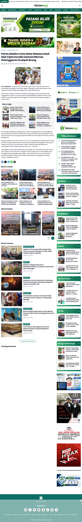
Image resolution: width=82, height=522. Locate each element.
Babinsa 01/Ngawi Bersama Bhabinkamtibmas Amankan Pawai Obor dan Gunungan (38, 266)
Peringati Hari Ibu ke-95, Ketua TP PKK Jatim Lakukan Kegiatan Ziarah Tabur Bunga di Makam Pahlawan (72, 324)
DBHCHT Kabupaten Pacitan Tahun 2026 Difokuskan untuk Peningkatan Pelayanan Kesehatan (72, 349)
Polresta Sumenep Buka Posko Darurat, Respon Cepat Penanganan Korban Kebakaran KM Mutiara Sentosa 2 (72, 202)
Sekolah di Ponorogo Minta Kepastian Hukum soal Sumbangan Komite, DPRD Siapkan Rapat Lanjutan (37, 251)
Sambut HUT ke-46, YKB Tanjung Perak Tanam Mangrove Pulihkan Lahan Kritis (72, 267)
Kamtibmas (37, 10)
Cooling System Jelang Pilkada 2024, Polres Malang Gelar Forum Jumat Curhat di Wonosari (72, 299)
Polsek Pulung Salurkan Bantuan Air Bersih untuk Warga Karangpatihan (72, 252)
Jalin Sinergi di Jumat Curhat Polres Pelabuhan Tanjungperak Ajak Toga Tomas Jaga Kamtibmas (72, 284)
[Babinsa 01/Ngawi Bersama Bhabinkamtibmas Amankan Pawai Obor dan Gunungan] (11, 268)
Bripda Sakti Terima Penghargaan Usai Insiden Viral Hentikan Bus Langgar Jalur (17, 109)
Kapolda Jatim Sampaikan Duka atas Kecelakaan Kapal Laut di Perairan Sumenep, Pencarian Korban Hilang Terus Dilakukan (72, 187)
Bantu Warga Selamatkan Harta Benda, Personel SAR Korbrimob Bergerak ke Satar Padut (38, 313)
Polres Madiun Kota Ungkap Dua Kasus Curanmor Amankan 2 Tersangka (44, 124)
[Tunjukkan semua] (79, 181)
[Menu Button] (2, 5)
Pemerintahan (12, 10)
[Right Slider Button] (80, 10)
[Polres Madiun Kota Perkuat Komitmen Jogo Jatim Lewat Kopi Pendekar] (5, 117)
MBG (51, 10)
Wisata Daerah (74, 10)
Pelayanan (27, 293)
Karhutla (26, 277)
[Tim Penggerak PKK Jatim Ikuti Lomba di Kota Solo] (61, 318)
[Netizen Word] (41, 6)
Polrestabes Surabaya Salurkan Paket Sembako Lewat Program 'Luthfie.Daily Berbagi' (37, 297)
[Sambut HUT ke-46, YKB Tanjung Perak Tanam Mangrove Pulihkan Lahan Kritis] (61, 268)
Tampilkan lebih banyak (28, 341)
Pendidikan (22, 10)
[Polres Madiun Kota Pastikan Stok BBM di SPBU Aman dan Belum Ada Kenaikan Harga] (32, 110)
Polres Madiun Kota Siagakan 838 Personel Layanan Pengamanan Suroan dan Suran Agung (45, 202)
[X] (5, 162)
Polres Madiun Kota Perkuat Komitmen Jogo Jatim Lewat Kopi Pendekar (18, 116)
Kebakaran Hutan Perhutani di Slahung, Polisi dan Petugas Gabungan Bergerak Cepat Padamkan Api (38, 282)
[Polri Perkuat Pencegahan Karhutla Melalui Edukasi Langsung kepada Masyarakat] (11, 330)
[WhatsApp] (11, 162)
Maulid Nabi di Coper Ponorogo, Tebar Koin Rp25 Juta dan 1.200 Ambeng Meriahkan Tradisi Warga (70, 171)
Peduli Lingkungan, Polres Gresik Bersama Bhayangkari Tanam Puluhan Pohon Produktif (72, 235)
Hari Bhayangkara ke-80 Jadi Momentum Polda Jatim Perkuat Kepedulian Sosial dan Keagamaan (72, 259)
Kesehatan (58, 10)
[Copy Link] (14, 162)
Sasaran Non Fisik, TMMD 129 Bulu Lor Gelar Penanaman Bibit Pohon (72, 219)
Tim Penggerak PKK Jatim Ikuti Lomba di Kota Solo (72, 317)
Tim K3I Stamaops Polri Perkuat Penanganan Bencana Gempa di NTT (69, 142)
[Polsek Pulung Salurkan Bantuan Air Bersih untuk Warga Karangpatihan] (61, 253)
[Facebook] (2, 162)
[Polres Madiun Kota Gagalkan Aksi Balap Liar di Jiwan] (9, 174)
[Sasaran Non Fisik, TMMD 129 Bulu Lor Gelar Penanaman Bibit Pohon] (61, 220)
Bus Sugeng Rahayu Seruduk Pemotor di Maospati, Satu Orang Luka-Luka (68, 152)
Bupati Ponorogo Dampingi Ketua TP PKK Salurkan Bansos (72, 332)
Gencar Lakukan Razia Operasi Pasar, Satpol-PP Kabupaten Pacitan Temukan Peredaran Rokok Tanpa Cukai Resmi (72, 357)
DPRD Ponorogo (28, 247)
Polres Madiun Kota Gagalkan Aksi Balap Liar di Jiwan (9, 184)
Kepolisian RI (27, 308)
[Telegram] (8, 162)
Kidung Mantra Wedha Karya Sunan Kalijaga (68, 147)
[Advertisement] (41, 511)
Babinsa (26, 262)
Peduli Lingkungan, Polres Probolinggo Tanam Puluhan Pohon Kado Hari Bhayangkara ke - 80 (72, 227)
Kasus (45, 10)
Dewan (30, 10)
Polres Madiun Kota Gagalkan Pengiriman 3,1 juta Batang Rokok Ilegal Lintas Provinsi (45, 184)
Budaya (3, 10)
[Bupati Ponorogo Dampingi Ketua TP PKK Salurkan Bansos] (61, 333)
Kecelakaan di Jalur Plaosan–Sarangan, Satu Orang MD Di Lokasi (69, 159)
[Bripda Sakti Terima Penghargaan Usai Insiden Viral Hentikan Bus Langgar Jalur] (5, 110)
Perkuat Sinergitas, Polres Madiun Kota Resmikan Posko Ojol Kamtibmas (43, 116)
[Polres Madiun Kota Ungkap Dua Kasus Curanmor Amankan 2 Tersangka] (32, 125)
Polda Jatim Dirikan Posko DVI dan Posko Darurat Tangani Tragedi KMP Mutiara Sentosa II (72, 194)
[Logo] (41, 498)
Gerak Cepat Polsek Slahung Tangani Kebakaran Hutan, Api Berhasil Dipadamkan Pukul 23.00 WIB (70, 165)
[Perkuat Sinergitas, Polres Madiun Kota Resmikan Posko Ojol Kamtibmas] (32, 117)
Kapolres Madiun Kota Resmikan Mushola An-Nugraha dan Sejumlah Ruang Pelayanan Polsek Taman (18, 124)
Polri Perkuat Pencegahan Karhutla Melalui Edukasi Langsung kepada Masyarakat (36, 328)
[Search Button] (79, 5)
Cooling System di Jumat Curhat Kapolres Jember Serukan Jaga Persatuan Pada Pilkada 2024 (72, 292)
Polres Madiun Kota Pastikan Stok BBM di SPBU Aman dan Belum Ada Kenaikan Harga (44, 109)
